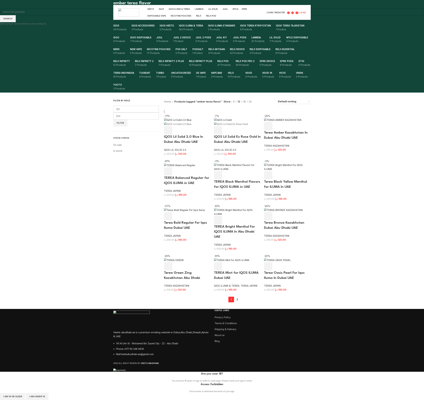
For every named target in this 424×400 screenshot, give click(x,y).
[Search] (262, 12)
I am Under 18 (37, 396)
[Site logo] (128, 12)
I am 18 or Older (12, 396)
